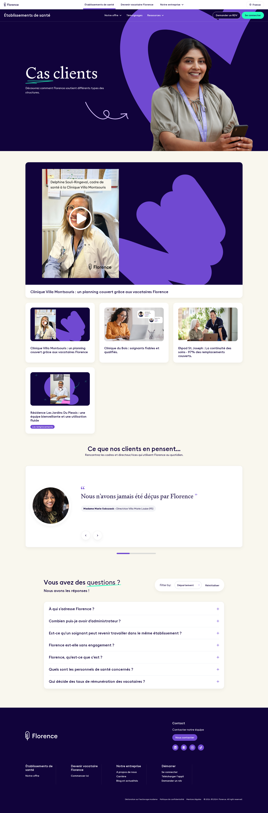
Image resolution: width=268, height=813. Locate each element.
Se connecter (253, 15)
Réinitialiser (212, 585)
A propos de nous (126, 772)
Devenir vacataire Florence (137, 4)
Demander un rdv (172, 780)
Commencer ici (80, 775)
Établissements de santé (99, 4)
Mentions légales (193, 799)
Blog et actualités (127, 780)
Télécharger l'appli (173, 776)
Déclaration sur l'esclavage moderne (141, 799)
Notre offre (32, 775)
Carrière (121, 776)
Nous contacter (184, 737)
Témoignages (134, 15)
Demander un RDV (226, 15)
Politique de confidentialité (172, 799)
